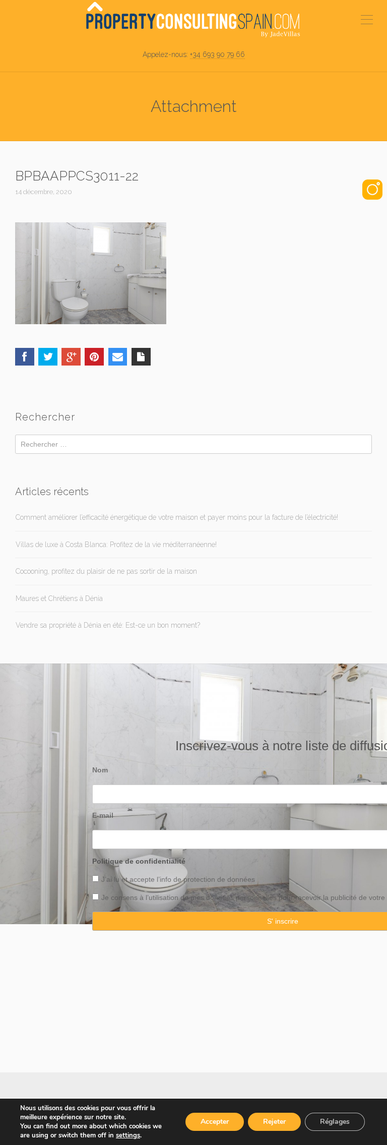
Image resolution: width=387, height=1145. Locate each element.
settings (128, 1135)
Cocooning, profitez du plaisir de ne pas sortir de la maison (106, 571)
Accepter (215, 1121)
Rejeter (274, 1121)
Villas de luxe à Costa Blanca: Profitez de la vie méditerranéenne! (116, 544)
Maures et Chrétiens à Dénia (59, 598)
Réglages (335, 1121)
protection (198, 879)
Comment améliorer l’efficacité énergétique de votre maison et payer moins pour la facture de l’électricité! (177, 517)
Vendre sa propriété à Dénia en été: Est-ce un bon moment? (108, 625)
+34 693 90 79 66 (217, 54)
